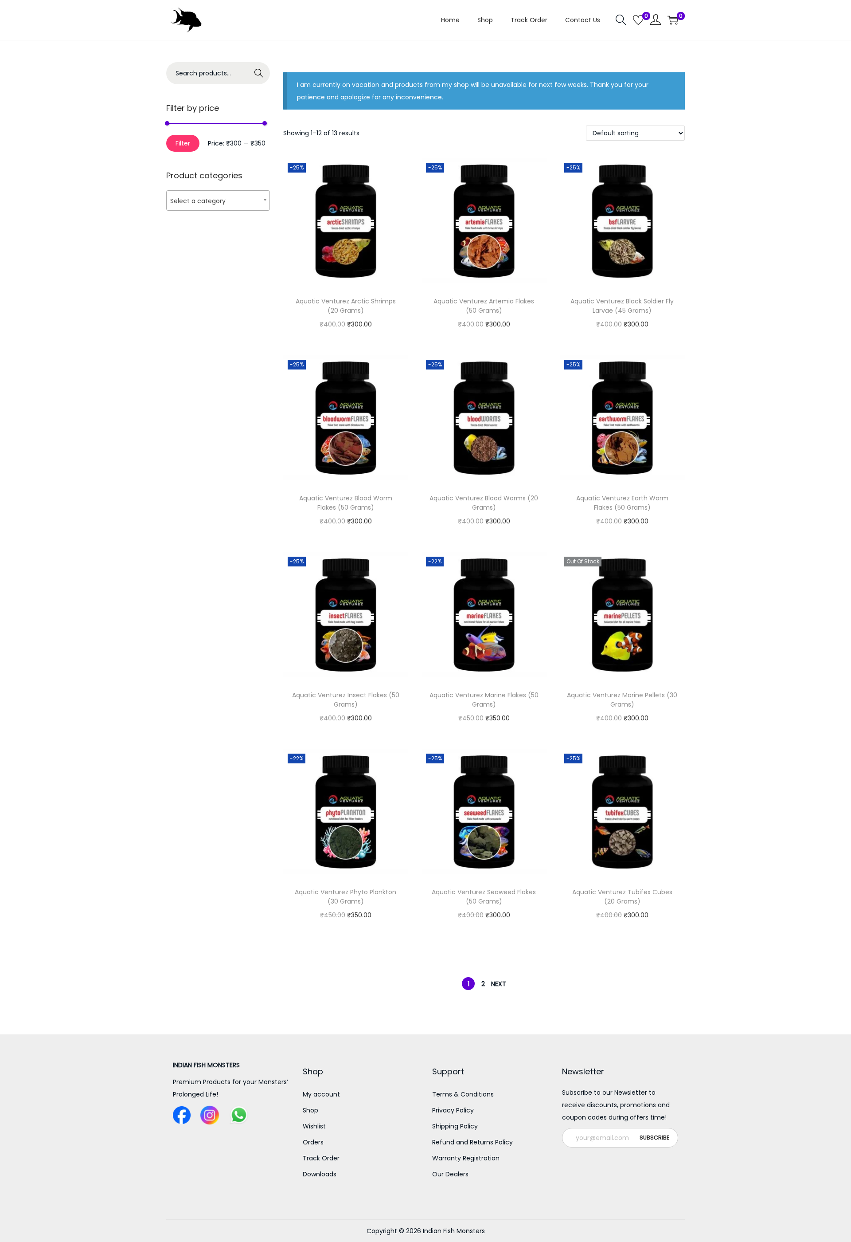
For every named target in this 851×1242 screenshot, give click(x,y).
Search (259, 73)
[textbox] (218, 201)
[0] (638, 20)
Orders (313, 1142)
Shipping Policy (455, 1126)
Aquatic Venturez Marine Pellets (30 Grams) (622, 700)
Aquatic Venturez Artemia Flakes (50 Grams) (483, 306)
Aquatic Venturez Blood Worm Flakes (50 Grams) (345, 503)
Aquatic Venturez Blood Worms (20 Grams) (483, 503)
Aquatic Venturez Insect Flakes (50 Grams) (345, 700)
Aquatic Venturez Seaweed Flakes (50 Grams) (484, 897)
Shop (310, 1110)
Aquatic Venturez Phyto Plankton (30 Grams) (345, 897)
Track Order (321, 1158)
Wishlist (314, 1126)
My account (321, 1094)
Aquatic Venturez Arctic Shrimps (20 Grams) (346, 306)
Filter (183, 143)
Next (498, 983)
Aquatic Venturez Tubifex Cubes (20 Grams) (622, 897)
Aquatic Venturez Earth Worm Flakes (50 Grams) (622, 503)
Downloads (319, 1174)
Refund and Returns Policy (472, 1142)
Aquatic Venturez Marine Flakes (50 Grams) (484, 700)
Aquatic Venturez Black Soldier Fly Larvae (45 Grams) (622, 306)
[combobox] (218, 200)
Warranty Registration (466, 1158)
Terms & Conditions (463, 1094)
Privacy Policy (453, 1110)
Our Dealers (450, 1174)
